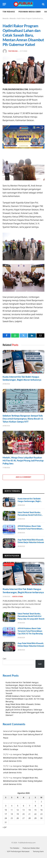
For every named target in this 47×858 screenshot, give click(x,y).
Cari (4, 658)
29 (35, 818)
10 (6, 810)
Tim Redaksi (9, 11)
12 (18, 810)
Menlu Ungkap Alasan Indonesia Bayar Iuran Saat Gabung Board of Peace (23, 734)
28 (29, 818)
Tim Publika (12, 51)
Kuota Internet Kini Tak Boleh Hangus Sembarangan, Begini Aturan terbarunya (29, 501)
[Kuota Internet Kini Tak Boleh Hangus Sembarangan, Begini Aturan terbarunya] (23, 361)
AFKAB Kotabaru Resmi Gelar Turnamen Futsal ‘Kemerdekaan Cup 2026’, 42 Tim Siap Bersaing (30, 528)
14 (29, 810)
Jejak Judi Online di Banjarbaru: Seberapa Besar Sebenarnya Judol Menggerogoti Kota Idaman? (25, 712)
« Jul (4, 827)
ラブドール (7, 754)
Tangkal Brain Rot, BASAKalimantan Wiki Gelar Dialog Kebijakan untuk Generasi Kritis (22, 757)
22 (35, 814)
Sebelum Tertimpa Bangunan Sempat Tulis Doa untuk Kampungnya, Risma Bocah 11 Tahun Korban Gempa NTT (23, 419)
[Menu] (4, 4)
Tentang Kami (38, 851)
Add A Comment (23, 477)
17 (6, 814)
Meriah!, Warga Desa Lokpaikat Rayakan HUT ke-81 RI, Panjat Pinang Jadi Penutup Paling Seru (23, 461)
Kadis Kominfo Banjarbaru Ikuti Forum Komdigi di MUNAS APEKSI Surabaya (22, 746)
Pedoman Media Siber (30, 11)
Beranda (5, 18)
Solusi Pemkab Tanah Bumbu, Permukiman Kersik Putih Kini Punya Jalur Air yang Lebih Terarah (31, 515)
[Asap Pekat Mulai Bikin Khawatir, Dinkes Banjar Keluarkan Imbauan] (9, 543)
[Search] (43, 4)
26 (18, 818)
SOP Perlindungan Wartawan (18, 851)
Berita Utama (9, 564)
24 (6, 818)
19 (18, 814)
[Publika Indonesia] (23, 4)
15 (35, 810)
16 (41, 810)
